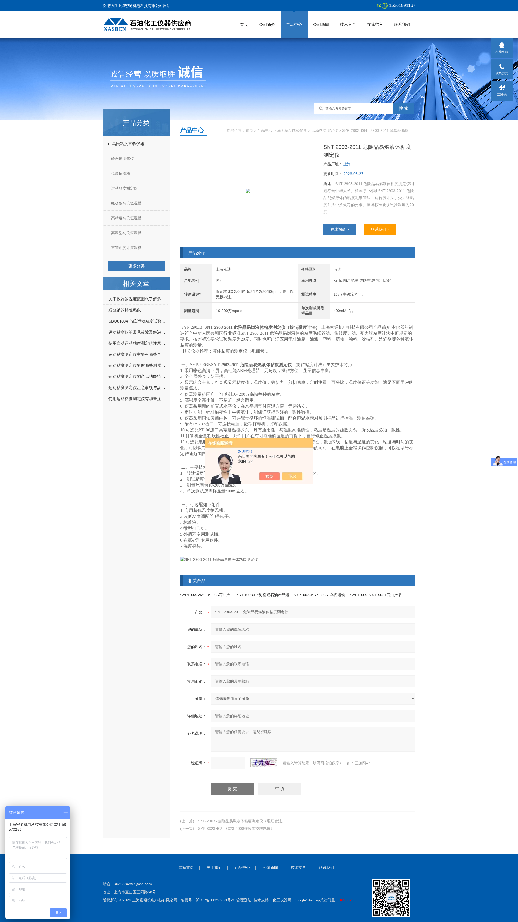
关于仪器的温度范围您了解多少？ (138, 299)
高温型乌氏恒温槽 (126, 233)
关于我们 (214, 867)
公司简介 (267, 24)
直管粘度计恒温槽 (126, 248)
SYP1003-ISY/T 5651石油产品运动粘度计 (385, 595)
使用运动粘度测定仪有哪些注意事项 (138, 398)
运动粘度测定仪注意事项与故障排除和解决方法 (138, 387)
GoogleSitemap (307, 900)
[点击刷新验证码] (263, 762)
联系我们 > (380, 229)
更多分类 (136, 266)
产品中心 (294, 24)
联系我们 (402, 24)
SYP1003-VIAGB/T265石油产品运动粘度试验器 (220, 595)
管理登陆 (243, 900)
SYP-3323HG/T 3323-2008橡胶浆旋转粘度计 (236, 828)
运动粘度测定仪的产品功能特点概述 (138, 376)
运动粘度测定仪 (124, 188)
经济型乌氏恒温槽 (126, 203)
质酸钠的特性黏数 (124, 310)
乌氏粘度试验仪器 (128, 143)
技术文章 (348, 24)
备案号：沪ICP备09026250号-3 (207, 900)
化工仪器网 (281, 900)
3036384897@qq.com (133, 884)
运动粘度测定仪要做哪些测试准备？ (138, 365)
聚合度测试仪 (122, 158)
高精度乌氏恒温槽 (126, 218)
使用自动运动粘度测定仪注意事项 (138, 343)
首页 (244, 24)
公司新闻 (321, 24)
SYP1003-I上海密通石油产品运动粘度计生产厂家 (278, 595)
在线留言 (375, 24)
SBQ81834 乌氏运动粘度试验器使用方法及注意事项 (138, 321)
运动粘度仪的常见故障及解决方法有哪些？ (138, 332)
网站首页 (186, 867)
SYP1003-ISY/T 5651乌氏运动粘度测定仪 (329, 595)
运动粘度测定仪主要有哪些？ (134, 354)
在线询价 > (339, 229)
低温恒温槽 (120, 173)
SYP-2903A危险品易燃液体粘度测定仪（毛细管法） (242, 821)
